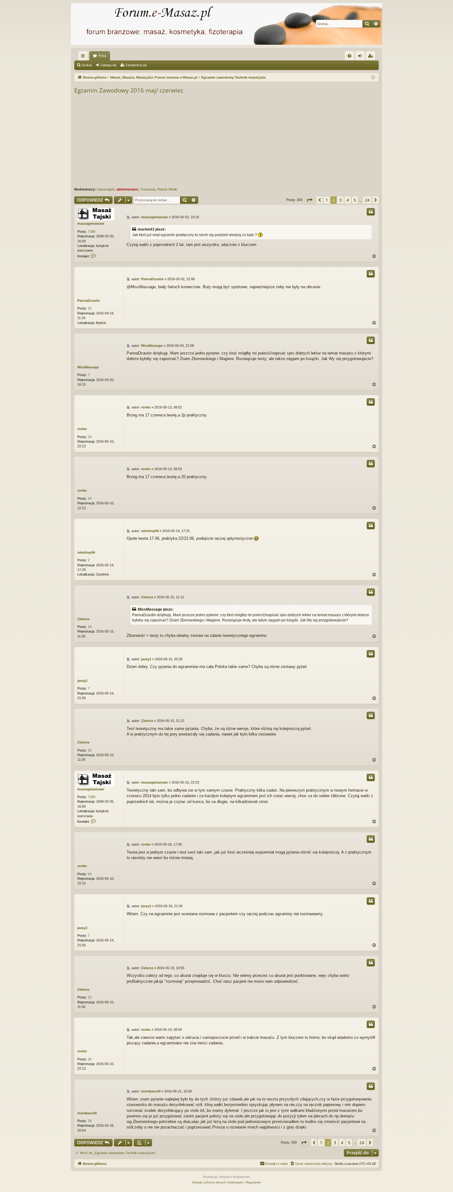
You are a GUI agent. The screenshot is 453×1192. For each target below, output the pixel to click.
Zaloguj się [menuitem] (361, 57)
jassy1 (82, 680)
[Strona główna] (226, 24)
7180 (91, 231)
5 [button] (354, 200)
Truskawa (147, 189)
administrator (127, 189)
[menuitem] (349, 55)
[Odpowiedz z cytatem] (371, 211)
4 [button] (347, 200)
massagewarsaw (90, 223)
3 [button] (340, 200)
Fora (102, 56)
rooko (82, 429)
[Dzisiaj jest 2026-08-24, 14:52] (373, 77)
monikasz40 (87, 1113)
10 (90, 627)
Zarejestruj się (136, 65)
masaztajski (106, 189)
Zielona (83, 619)
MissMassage (88, 367)
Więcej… (84, 57)
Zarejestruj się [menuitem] (371, 57)
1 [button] (326, 200)
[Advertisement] (259, 141)
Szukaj (86, 65)
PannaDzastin (88, 300)
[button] (309, 200)
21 (90, 308)
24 (90, 437)
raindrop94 (86, 552)
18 (90, 1121)
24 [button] (367, 200)
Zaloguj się (108, 65)
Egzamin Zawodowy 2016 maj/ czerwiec (128, 90)
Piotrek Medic (167, 189)
